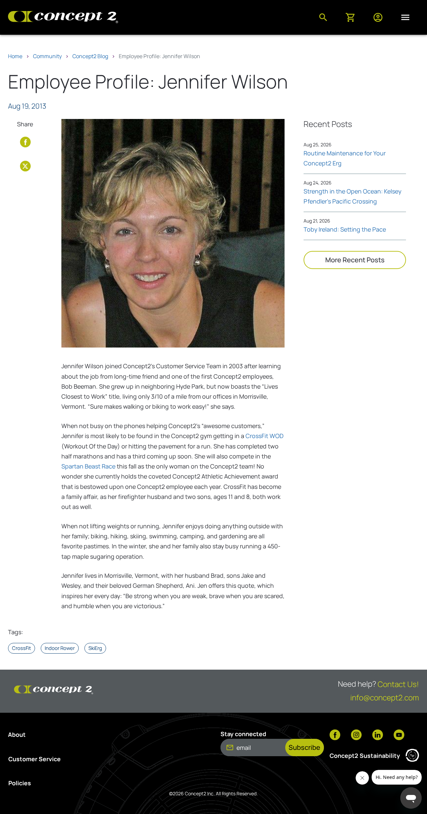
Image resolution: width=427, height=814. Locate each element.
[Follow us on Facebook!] (25, 141)
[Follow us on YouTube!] (399, 735)
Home (15, 56)
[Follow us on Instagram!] (356, 735)
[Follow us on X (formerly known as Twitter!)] (25, 165)
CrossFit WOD (265, 436)
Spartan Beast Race (88, 466)
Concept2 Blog (90, 56)
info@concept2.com (384, 697)
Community (47, 56)
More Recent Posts (355, 259)
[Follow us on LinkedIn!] (377, 735)
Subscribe (304, 747)
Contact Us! (398, 684)
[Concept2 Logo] (63, 17)
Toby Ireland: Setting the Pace (345, 229)
